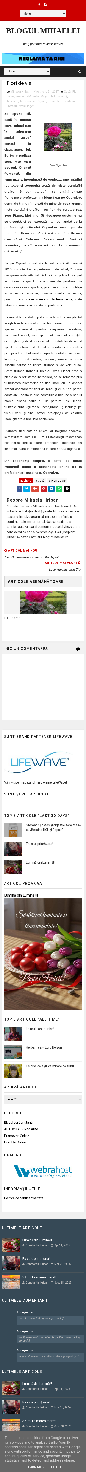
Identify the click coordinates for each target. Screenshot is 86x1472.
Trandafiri (54, 101)
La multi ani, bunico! (40, 1029)
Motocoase (28, 101)
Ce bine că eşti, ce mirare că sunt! (50, 1066)
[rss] (45, 4)
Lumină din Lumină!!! (40, 862)
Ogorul (41, 101)
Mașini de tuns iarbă (54, 96)
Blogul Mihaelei (43, 31)
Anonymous (25, 1312)
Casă (67, 91)
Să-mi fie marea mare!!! (39, 1277)
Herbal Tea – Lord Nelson (44, 1047)
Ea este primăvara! (39, 844)
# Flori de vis (57, 480)
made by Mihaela (27, 96)
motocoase (25, 299)
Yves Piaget (26, 106)
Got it (56, 1467)
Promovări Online (16, 1136)
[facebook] (39, 4)
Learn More (36, 1467)
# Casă (39, 480)
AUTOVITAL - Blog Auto (21, 1129)
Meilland (12, 101)
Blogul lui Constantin (19, 1122)
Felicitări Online (15, 1142)
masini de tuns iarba (55, 299)
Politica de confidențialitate (23, 1198)
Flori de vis (12, 617)
